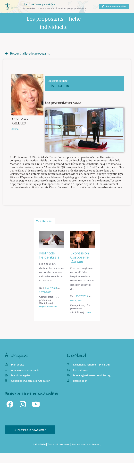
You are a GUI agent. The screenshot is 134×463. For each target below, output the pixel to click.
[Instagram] (23, 404)
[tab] (43, 221)
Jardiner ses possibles (39, 4)
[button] (84, 130)
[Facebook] (10, 404)
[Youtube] (36, 404)
